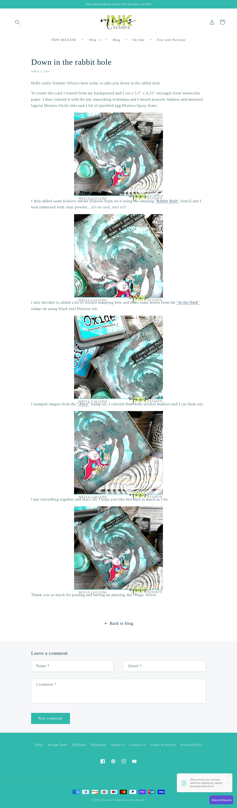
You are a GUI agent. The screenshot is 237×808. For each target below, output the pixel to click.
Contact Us (137, 745)
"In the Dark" (188, 302)
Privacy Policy (191, 745)
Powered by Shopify (133, 800)
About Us (118, 745)
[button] (17, 22)
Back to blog (121, 623)
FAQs (39, 745)
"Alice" (83, 404)
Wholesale (98, 745)
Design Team (57, 745)
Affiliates (79, 745)
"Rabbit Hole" (167, 201)
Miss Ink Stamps (111, 800)
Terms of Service (163, 745)
